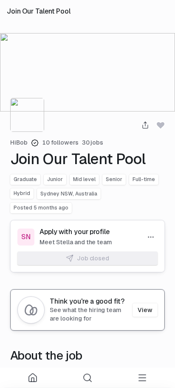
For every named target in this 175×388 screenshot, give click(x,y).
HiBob (19, 142)
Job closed (93, 258)
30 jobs (93, 142)
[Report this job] (151, 237)
